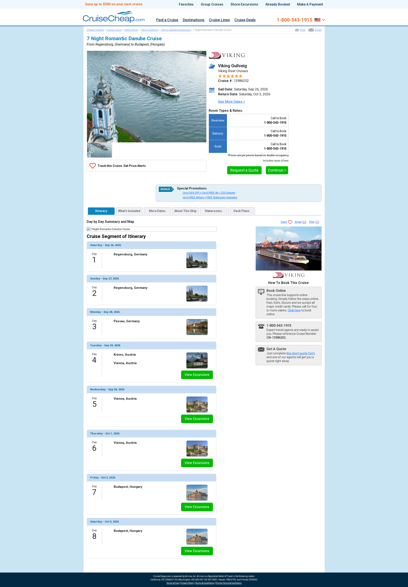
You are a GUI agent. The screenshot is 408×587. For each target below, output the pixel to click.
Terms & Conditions (204, 583)
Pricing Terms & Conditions (228, 583)
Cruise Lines (219, 20)
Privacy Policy (187, 583)
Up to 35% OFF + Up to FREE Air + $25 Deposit (209, 192)
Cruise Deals (245, 20)
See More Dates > (231, 102)
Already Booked (277, 4)
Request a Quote (244, 170)
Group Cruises (212, 4)
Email (318, 30)
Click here (294, 310)
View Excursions (197, 375)
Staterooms (213, 211)
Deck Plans (241, 211)
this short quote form (300, 353)
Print (302, 30)
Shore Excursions (244, 4)
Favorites (186, 4)
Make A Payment (310, 4)
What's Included (129, 211)
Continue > (277, 170)
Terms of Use (172, 583)
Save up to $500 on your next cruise (113, 4)
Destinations (193, 20)
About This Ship (185, 211)
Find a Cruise (167, 20)
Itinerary (101, 211)
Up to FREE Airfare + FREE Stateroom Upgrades (210, 197)
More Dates (157, 211)
